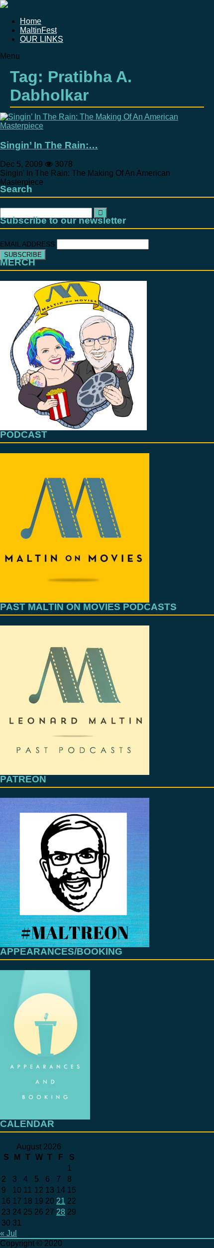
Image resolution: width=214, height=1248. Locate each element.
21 (60, 1201)
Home (30, 21)
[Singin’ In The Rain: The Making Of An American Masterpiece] (107, 126)
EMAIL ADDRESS (28, 244)
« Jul (8, 1233)
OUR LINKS (41, 39)
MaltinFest (38, 30)
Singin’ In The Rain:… (49, 145)
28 (60, 1212)
